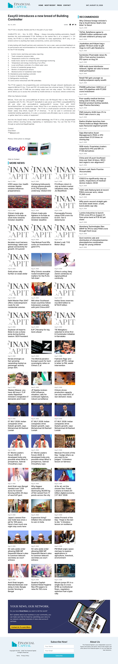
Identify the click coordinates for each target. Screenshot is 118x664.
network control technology (39, 120)
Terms (18, 655)
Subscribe (59, 656)
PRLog (36, 34)
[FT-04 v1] (45, 149)
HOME (41, 5)
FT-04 (18, 38)
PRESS (59, 5)
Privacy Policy (25, 655)
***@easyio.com (13, 133)
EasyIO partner (29, 124)
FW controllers (36, 80)
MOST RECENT (50, 5)
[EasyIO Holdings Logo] (17, 149)
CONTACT (67, 5)
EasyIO (72, 34)
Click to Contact (13, 159)
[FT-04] (33, 149)
